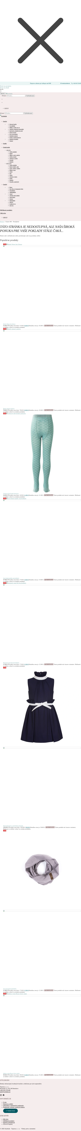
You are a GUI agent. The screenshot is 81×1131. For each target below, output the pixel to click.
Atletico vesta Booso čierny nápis (11, 1073)
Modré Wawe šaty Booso (9, 324)
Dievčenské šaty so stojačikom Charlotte (13, 825)
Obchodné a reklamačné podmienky (13, 1105)
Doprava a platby (8, 1104)
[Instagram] (1, 1095)
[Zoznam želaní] (77, 2)
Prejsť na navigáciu (5, 86)
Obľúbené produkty (6, 210)
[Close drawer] (0, 91)
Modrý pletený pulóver (8, 408)
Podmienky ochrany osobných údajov (14, 1107)
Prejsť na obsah (4, 87)
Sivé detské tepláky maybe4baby (11, 578)
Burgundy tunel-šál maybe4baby (11, 662)
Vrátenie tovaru (11, 1110)
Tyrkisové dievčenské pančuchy (11, 493)
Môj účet (3, 213)
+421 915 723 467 (77, 83)
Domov (2, 221)
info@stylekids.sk (66, 83)
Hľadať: (4, 96)
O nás (4, 1102)
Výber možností (48, 325)
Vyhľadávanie (30, 96)
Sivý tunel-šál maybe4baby (9, 988)
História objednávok (9, 1122)
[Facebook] (3, 1095)
